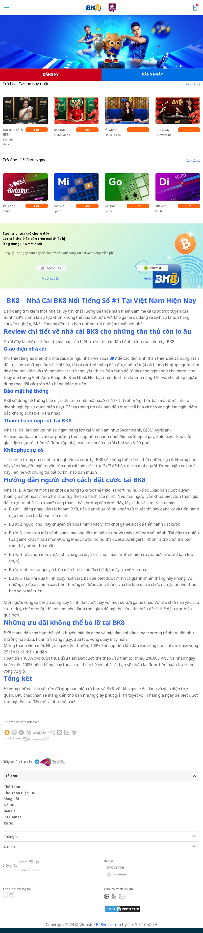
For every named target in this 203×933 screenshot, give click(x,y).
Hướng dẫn (50, 278)
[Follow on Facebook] (5, 894)
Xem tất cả (193, 84)
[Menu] (6, 7)
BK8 (113, 358)
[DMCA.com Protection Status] (122, 909)
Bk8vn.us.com (108, 924)
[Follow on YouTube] (12, 894)
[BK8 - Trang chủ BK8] (102, 7)
